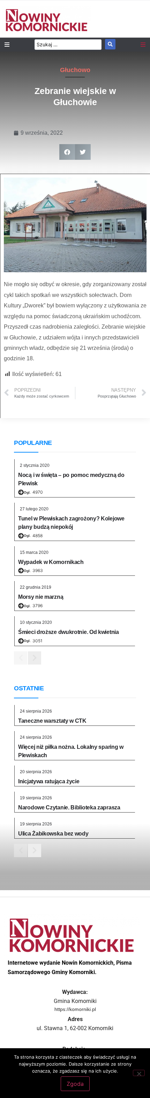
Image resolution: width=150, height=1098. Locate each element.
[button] (67, 152)
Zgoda (75, 1083)
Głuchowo (75, 69)
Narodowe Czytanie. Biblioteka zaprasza (69, 807)
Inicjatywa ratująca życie (49, 781)
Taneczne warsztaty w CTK (52, 721)
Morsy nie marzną (40, 597)
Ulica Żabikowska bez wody (53, 834)
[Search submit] (110, 44)
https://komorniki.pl (75, 1009)
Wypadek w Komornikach (51, 562)
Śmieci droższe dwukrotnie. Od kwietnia (68, 632)
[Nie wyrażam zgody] (139, 1073)
